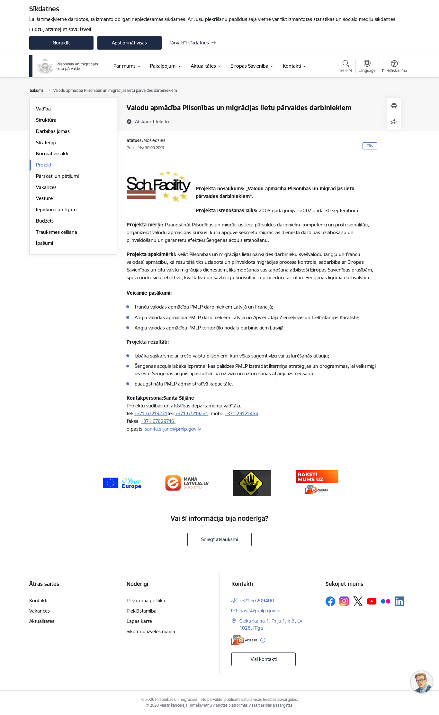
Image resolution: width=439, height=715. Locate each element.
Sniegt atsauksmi (219, 539)
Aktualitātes (41, 621)
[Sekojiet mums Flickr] (385, 601)
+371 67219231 (150, 413)
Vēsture (44, 198)
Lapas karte (139, 621)
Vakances (46, 187)
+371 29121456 (241, 413)
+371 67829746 (158, 421)
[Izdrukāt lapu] (394, 106)
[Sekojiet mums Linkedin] (399, 601)
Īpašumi (44, 243)
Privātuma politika (146, 600)
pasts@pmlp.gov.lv (259, 610)
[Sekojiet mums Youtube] (372, 601)
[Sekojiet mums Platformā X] (358, 601)
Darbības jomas (53, 131)
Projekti (44, 165)
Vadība (43, 109)
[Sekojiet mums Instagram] (344, 601)
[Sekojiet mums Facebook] (330, 601)
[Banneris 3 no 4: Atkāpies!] (252, 483)
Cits (370, 145)
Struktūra (46, 120)
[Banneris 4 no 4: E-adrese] (317, 483)
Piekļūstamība (142, 611)
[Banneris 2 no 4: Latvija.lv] (187, 483)
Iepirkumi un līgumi (56, 209)
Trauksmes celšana (56, 232)
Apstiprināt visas (129, 43)
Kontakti (38, 600)
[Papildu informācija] (262, 640)
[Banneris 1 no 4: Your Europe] (121, 483)
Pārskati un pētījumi (57, 176)
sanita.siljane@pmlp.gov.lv (173, 429)
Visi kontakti (264, 659)
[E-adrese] (244, 640)
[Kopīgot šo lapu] (394, 122)
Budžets (45, 221)
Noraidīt (61, 43)
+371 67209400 (256, 600)
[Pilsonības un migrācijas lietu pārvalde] (67, 66)
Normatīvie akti (52, 153)
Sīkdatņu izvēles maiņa (151, 631)
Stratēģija (46, 142)
